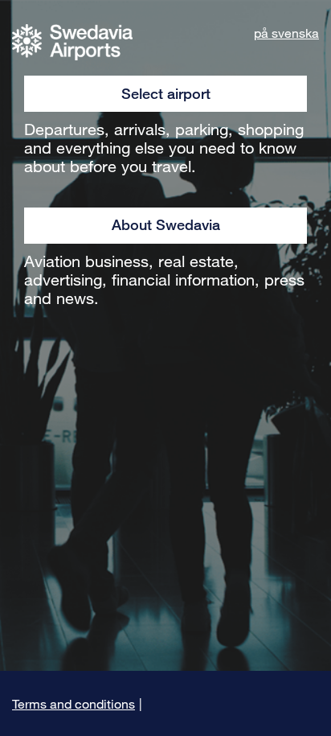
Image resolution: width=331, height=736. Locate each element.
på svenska (286, 32)
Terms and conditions (73, 703)
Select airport (165, 93)
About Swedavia (166, 224)
